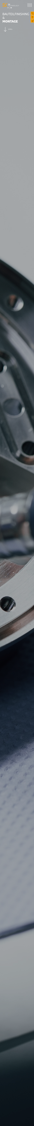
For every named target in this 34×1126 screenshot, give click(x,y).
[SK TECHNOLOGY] (10, 4)
